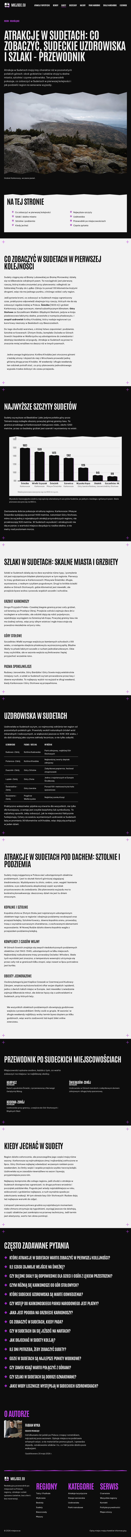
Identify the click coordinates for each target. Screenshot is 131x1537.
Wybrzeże (41, 1498)
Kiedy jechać (21, 225)
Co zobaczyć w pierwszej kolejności (33, 212)
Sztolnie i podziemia (25, 221)
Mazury (83, 5)
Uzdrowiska (79, 216)
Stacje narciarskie (110, 5)
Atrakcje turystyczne (42, 5)
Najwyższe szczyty (82, 212)
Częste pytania (80, 225)
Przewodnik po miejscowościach (89, 221)
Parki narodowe (94, 5)
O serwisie (123, 5)
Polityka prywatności (110, 1507)
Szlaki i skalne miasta (25, 216)
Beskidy (55, 5)
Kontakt (103, 1502)
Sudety (63, 5)
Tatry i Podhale (43, 1493)
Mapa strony (106, 1512)
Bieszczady (73, 5)
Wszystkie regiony (108, 1498)
